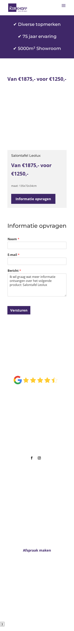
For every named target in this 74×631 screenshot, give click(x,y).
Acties (35, 439)
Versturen (19, 310)
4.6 (35, 368)
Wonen (35, 418)
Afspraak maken (35, 447)
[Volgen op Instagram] (39, 458)
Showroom (35, 432)
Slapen (35, 425)
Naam (13, 239)
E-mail (14, 255)
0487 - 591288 (38, 591)
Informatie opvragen (33, 199)
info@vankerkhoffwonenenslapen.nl (37, 598)
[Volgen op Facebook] (32, 458)
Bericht (14, 271)
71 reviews (40, 393)
